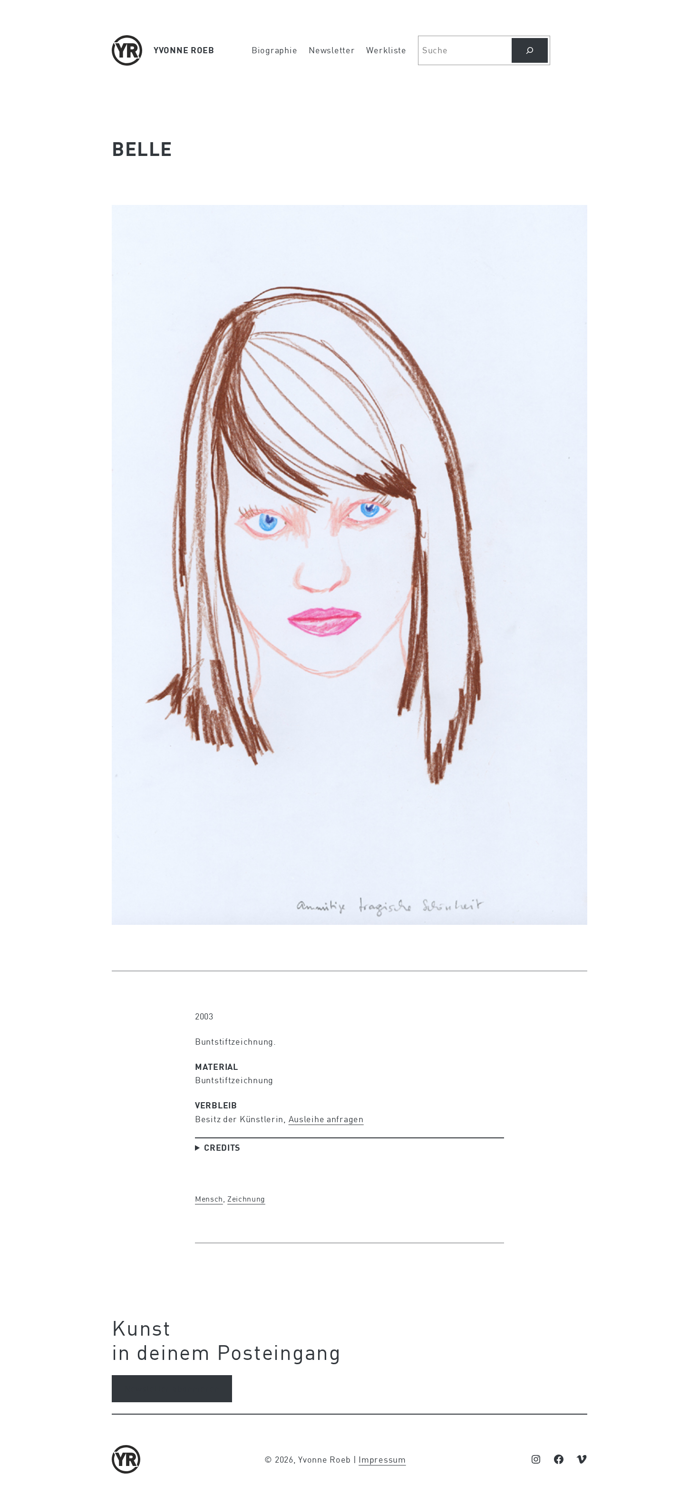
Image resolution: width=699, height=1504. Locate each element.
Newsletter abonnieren (172, 1388)
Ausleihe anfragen (326, 1119)
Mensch (209, 1198)
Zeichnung (246, 1198)
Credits (222, 1147)
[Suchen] (530, 50)
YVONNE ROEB (184, 50)
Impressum (382, 1459)
